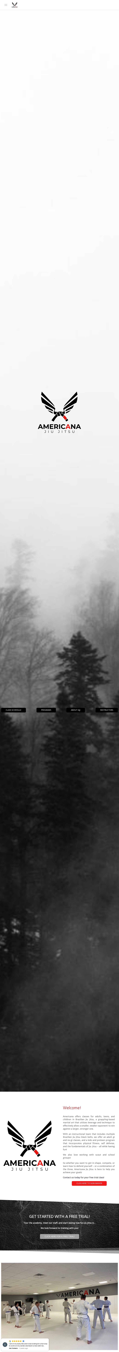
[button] (48, 1338)
